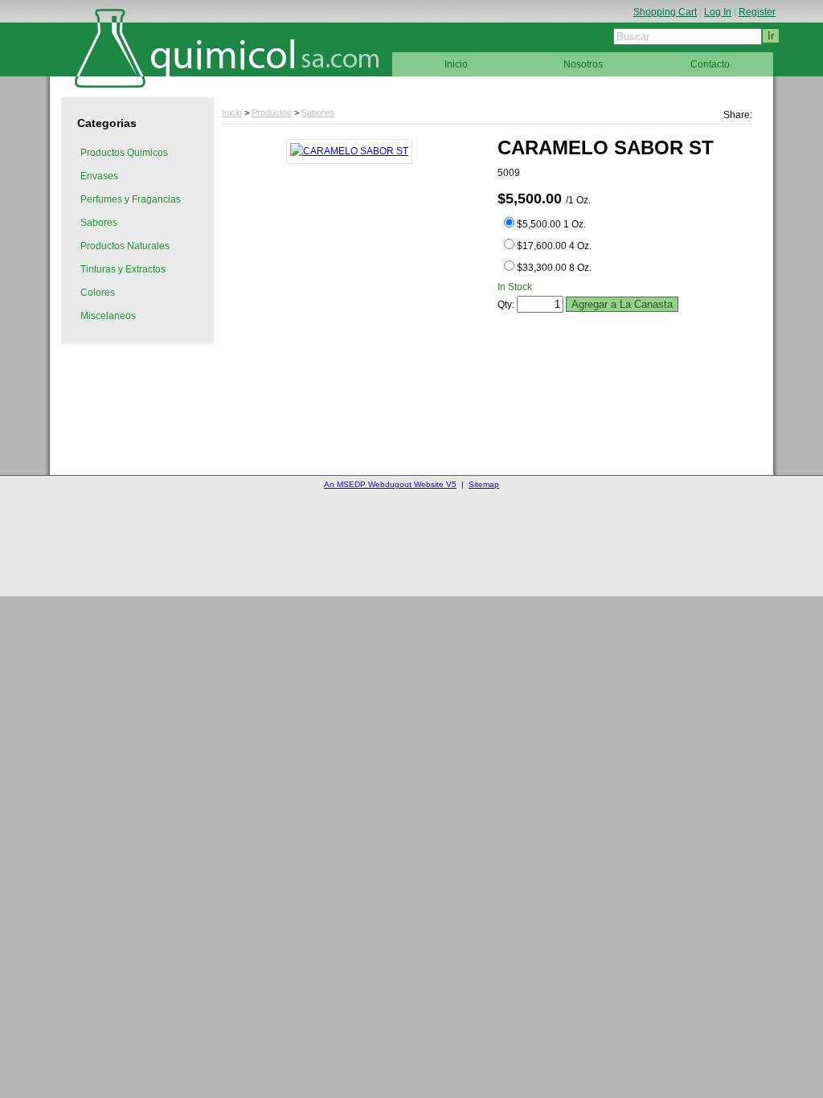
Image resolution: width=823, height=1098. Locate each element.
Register (757, 12)
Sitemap (484, 484)
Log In (717, 12)
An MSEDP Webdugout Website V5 (390, 484)
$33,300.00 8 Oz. (554, 267)
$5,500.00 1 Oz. (551, 224)
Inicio (232, 112)
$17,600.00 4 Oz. (554, 246)
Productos (272, 112)
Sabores (317, 112)
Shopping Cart (665, 12)
